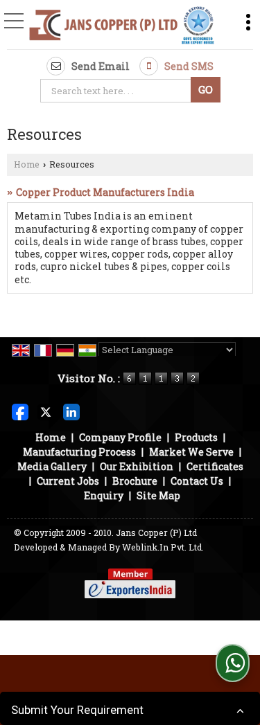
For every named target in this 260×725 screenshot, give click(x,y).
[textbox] (117, 90)
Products (196, 437)
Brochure (134, 480)
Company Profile (120, 437)
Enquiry (103, 495)
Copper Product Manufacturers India (105, 192)
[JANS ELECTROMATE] (121, 26)
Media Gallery (52, 466)
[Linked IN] (71, 410)
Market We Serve (191, 451)
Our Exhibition (136, 466)
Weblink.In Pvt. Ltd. (163, 547)
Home (27, 164)
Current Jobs (68, 480)
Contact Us (197, 480)
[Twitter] (45, 410)
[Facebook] (20, 410)
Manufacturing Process (79, 451)
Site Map (158, 495)
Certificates (215, 466)
